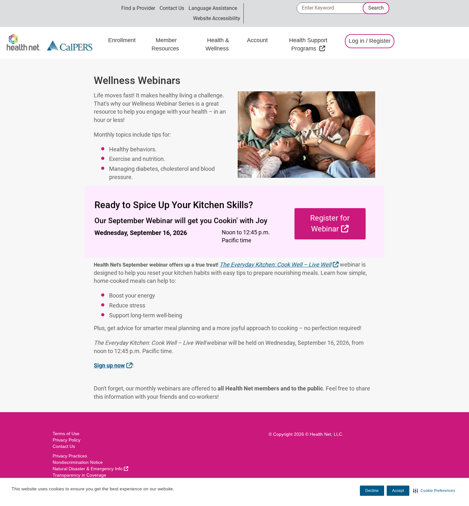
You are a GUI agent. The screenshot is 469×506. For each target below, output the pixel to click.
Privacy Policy (66, 439)
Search (376, 8)
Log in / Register (370, 41)
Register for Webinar (338, 223)
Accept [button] (398, 490)
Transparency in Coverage (79, 475)
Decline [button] (372, 490)
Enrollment (122, 40)
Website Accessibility (216, 18)
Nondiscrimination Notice (78, 462)
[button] (434, 491)
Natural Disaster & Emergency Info (90, 468)
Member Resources (166, 44)
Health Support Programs (314, 44)
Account (257, 40)
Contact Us (172, 8)
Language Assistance (213, 8)
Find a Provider (138, 8)
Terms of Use (66, 433)
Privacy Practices (70, 455)
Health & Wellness (217, 44)
